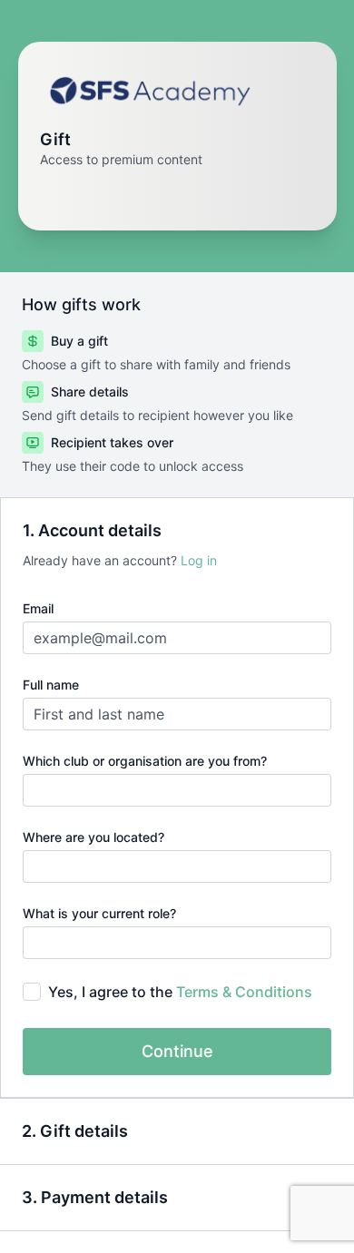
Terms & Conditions (244, 992)
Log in (199, 560)
